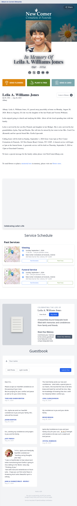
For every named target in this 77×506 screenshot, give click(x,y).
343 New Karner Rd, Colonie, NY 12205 (39, 257)
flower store (57, 163)
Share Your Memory (63, 337)
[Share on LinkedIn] (38, 72)
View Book (42, 314)
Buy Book (54, 314)
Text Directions (34, 261)
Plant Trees (60, 261)
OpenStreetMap (40, 500)
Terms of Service (44, 497)
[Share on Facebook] (29, 72)
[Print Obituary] (47, 72)
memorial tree (27, 163)
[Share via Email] (43, 72)
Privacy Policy (33, 497)
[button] (12, 252)
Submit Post (66, 370)
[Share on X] (34, 72)
